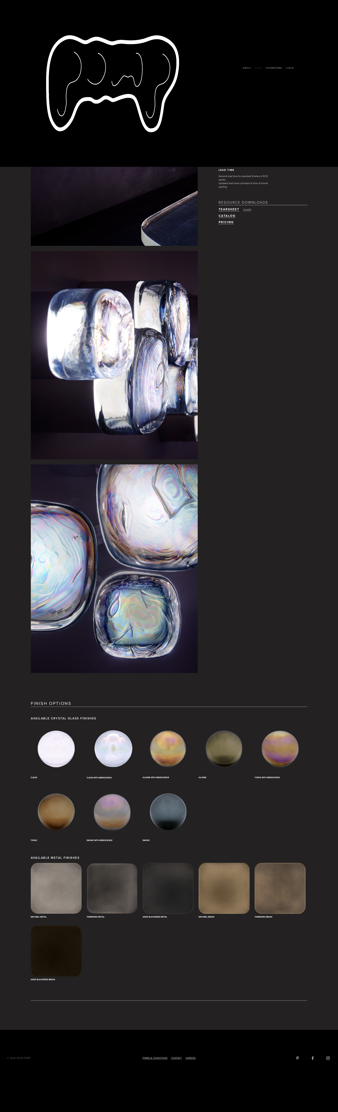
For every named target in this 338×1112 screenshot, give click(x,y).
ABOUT (247, 68)
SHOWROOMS (274, 68)
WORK (258, 68)
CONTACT (176, 1058)
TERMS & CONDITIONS (154, 1058)
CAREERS (190, 1058)
